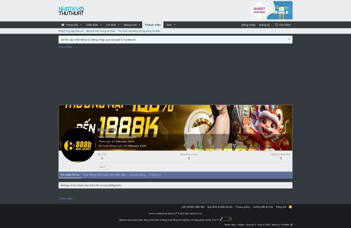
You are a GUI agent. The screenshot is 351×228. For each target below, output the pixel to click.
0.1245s (266, 224)
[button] (81, 24)
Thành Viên (153, 25)
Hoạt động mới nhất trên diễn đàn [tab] (104, 174)
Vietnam (130, 137)
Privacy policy (242, 206)
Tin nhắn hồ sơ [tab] (70, 174)
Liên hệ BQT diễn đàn (193, 206)
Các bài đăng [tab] (137, 174)
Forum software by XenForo (175, 213)
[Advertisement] (175, 77)
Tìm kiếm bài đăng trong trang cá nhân (139, 31)
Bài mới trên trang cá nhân (100, 31)
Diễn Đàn (92, 25)
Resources (130, 25)
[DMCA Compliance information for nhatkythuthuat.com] (225, 219)
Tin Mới (111, 25)
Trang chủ (71, 25)
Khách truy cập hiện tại (70, 31)
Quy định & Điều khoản (220, 206)
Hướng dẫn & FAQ (263, 206)
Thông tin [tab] (155, 174)
